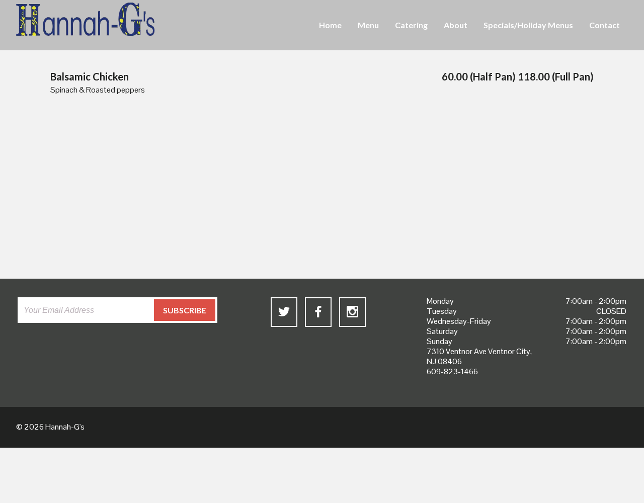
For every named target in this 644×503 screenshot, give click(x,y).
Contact (604, 25)
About (455, 25)
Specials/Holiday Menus (528, 25)
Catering (411, 25)
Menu (368, 25)
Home (330, 25)
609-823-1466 (452, 371)
